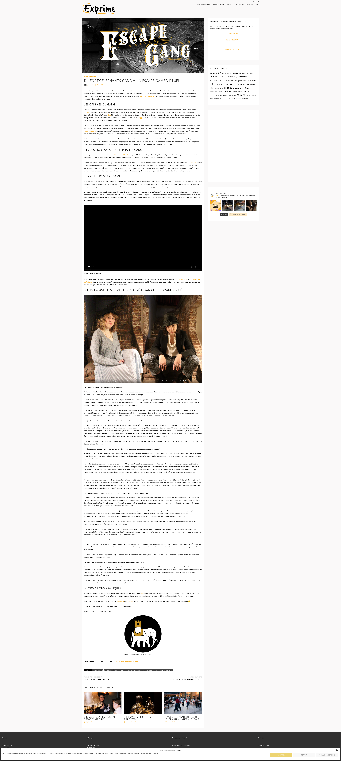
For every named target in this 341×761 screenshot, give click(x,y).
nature (238, 88)
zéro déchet (238, 98)
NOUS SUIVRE (7, 745)
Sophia (91, 85)
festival (254, 77)
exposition (243, 76)
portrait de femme (216, 95)
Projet (229, 4)
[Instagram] (253, 1)
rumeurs (87, 112)
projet (225, 95)
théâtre (221, 98)
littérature (218, 88)
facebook (120, 601)
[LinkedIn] (256, 1)
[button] (337, 750)
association (229, 73)
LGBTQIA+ (253, 84)
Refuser (304, 755)
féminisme (230, 80)
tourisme (226, 98)
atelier (235, 73)
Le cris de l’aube (181, 279)
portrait (246, 91)
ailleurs (213, 72)
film (211, 81)
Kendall (193, 163)
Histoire (251, 80)
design (236, 77)
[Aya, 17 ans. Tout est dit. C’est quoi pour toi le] (239, 205)
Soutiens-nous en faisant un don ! (126, 662)
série (211, 99)
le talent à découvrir (244, 84)
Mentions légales (264, 745)
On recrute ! (262, 738)
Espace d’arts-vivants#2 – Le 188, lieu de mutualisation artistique (181, 718)
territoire (216, 99)
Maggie (141, 118)
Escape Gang (119, 670)
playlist (220, 91)
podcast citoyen (237, 91)
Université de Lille (166, 670)
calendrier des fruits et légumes (246, 73)
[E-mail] (258, 1)
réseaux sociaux (232, 95)
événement (245, 99)
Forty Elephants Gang (147, 96)
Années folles (98, 670)
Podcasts (250, 4)
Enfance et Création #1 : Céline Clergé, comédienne (99, 718)
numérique (246, 88)
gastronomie (242, 81)
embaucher (107, 139)
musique (229, 88)
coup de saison (223, 77)
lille (143, 670)
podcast (228, 91)
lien (142, 593)
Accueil (4, 738)
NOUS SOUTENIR (93, 745)
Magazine (240, 4)
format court (217, 81)
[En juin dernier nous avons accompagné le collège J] (215, 205)
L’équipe (90, 738)
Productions (218, 4)
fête (236, 81)
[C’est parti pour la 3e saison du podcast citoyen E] (251, 205)
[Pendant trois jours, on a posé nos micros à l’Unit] (227, 205)
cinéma (214, 76)
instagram (129, 601)
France (223, 81)
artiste (224, 73)
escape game (108, 670)
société (241, 95)
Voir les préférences (327, 755)
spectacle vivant (90, 77)
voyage (232, 98)
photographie (213, 91)
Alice (109, 115)
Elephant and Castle (121, 155)
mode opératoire (90, 131)
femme (250, 77)
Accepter (281, 755)
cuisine (230, 77)
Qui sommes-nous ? (203, 4)
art (219, 72)
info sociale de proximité (223, 84)
